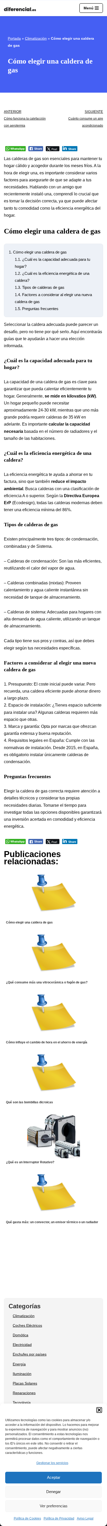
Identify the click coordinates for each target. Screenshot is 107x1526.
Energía (19, 1364)
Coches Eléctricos (27, 1325)
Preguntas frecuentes (36, 308)
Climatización (36, 38)
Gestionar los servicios (52, 1463)
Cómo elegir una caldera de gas (38, 252)
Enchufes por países (29, 1354)
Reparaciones (24, 1393)
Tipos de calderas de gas (39, 287)
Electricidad (22, 1345)
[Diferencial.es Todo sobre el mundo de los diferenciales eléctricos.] (21, 9)
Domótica (20, 1335)
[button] (99, 1410)
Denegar (53, 1491)
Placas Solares (25, 1383)
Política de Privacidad (59, 1518)
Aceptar (53, 1477)
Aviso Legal (85, 1518)
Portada (14, 38)
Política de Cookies (27, 1518)
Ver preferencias (54, 1506)
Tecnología (22, 1402)
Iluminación (22, 1374)
